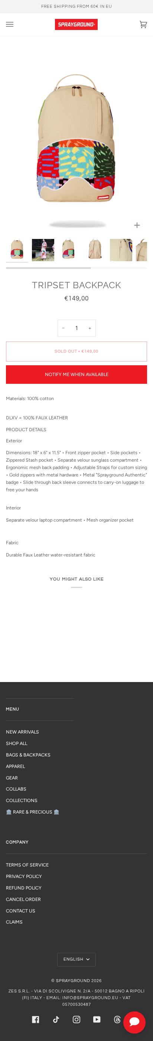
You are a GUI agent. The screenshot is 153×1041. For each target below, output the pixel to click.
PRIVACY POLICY (24, 876)
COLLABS (16, 789)
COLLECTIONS (22, 800)
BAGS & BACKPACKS (28, 755)
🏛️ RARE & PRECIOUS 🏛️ (32, 812)
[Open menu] (17, 24)
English (74, 959)
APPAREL (15, 766)
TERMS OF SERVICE (27, 865)
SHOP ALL (16, 743)
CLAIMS (14, 922)
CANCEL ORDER (23, 899)
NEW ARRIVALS (22, 732)
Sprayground (73, 981)
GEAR (12, 778)
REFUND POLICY (24, 888)
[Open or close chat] (134, 1022)
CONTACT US (20, 911)
